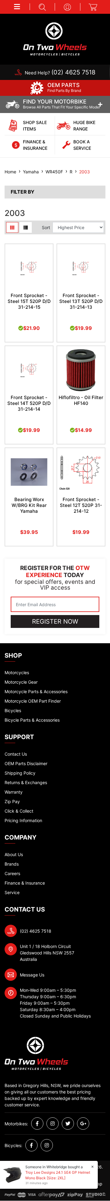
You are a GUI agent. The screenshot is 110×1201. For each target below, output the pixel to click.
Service (12, 892)
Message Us (32, 974)
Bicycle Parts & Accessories (32, 720)
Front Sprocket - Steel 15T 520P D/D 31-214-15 (29, 301)
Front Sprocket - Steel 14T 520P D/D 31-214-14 (29, 403)
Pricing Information (23, 820)
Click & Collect (19, 811)
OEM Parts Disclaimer (26, 763)
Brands (12, 864)
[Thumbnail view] (12, 227)
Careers (12, 873)
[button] (17, 6)
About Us (14, 854)
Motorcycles (17, 672)
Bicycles (13, 710)
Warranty (14, 792)
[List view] (26, 227)
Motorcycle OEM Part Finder (33, 701)
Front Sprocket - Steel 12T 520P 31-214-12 (81, 505)
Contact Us (16, 754)
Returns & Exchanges (26, 782)
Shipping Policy (20, 773)
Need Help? (60, 73)
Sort (46, 227)
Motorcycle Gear (21, 682)
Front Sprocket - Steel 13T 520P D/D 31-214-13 (81, 301)
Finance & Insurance (25, 883)
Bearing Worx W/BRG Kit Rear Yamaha (29, 505)
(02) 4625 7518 (35, 931)
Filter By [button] (22, 192)
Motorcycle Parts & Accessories (36, 691)
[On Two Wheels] (55, 38)
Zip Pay (12, 801)
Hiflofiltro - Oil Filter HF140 (81, 400)
